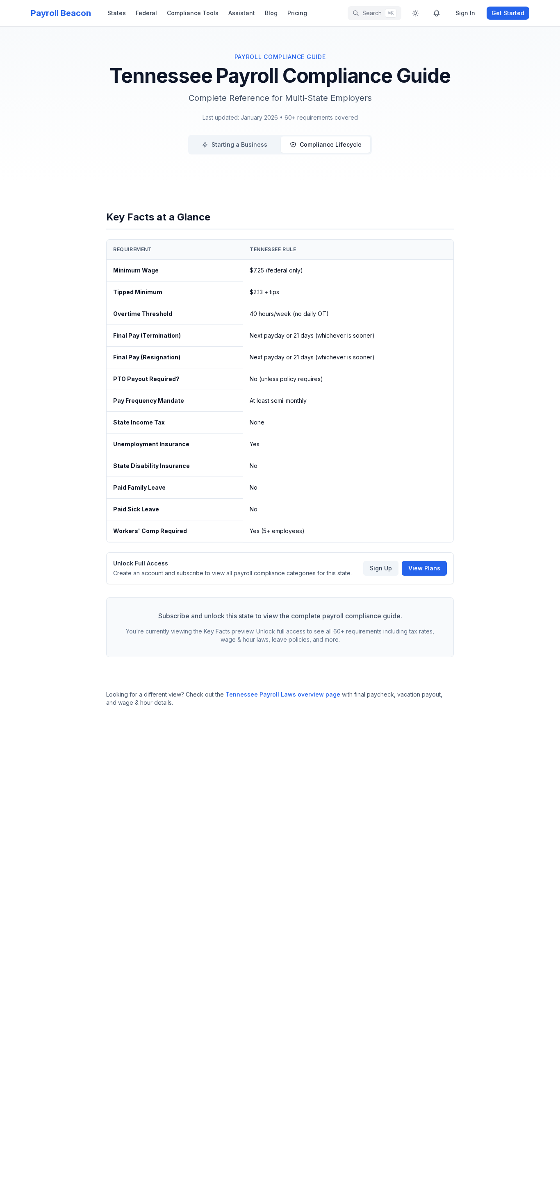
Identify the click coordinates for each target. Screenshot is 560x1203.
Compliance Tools (193, 12)
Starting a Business (239, 144)
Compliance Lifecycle (331, 144)
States (116, 12)
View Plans (424, 568)
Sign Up (381, 568)
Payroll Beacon (61, 13)
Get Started (508, 12)
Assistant (241, 12)
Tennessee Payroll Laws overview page (282, 694)
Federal (146, 12)
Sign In (465, 12)
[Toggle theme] (415, 13)
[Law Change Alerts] (436, 13)
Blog (271, 12)
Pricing (297, 12)
